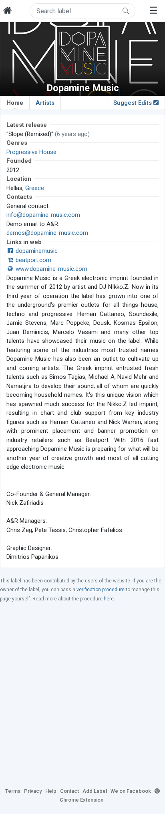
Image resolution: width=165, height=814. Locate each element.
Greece (34, 188)
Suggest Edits (133, 102)
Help (50, 791)
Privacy (33, 791)
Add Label (94, 791)
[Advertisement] (82, 694)
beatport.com (32, 260)
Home (14, 102)
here (109, 599)
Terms (12, 791)
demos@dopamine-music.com (47, 232)
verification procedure (100, 589)
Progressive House (31, 152)
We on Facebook (131, 791)
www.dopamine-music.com (50, 268)
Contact (69, 791)
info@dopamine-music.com (43, 214)
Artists (45, 102)
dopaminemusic (36, 250)
